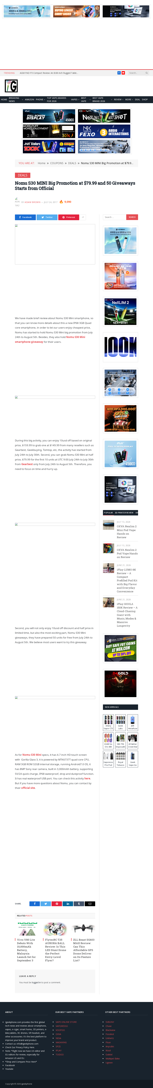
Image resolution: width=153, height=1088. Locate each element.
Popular (108, 512)
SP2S (58, 1046)
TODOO (60, 1054)
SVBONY (110, 1022)
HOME (4, 99)
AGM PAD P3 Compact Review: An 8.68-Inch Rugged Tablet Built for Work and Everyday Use (50, 73)
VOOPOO (60, 1030)
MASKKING (61, 1042)
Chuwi (108, 1026)
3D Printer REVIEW (124, 512)
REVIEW (117, 99)
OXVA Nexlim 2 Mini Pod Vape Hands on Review (127, 532)
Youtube (9, 1068)
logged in (36, 982)
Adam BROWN (32, 202)
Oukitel (109, 1054)
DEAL (137, 99)
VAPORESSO (62, 1026)
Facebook (10, 1065)
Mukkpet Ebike (113, 1058)
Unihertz (110, 1038)
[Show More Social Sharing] (83, 217)
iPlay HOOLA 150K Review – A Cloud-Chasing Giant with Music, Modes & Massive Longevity (127, 615)
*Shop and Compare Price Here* (21, 1061)
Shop (145, 99)
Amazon (29, 99)
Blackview (110, 1030)
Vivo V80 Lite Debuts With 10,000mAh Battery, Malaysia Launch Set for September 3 (26, 950)
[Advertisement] (76, 44)
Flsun (108, 1042)
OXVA (58, 1034)
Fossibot (110, 1034)
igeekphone (26, 1083)
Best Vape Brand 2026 (98, 100)
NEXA (58, 1038)
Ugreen (109, 1062)
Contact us (10, 1043)
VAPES (74, 99)
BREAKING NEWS (14, 100)
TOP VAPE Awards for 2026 (56, 100)
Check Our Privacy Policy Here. (20, 1047)
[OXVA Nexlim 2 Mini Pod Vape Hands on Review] (108, 525)
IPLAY (58, 1050)
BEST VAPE (83, 100)
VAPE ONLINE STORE (66, 1022)
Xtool (108, 1050)
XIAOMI (139, 512)
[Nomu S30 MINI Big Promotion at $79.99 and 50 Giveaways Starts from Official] (55, 244)
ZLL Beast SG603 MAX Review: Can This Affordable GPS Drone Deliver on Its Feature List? (83, 950)
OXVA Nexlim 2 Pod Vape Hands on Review (127, 553)
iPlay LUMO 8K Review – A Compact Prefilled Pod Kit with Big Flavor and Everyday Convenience (127, 580)
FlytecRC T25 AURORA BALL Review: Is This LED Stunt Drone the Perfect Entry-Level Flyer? (55, 950)
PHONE (39, 99)
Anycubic (110, 1046)
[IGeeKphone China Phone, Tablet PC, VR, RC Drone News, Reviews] (11, 86)
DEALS (22, 175)
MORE (128, 99)
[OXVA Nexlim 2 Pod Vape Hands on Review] (108, 548)
